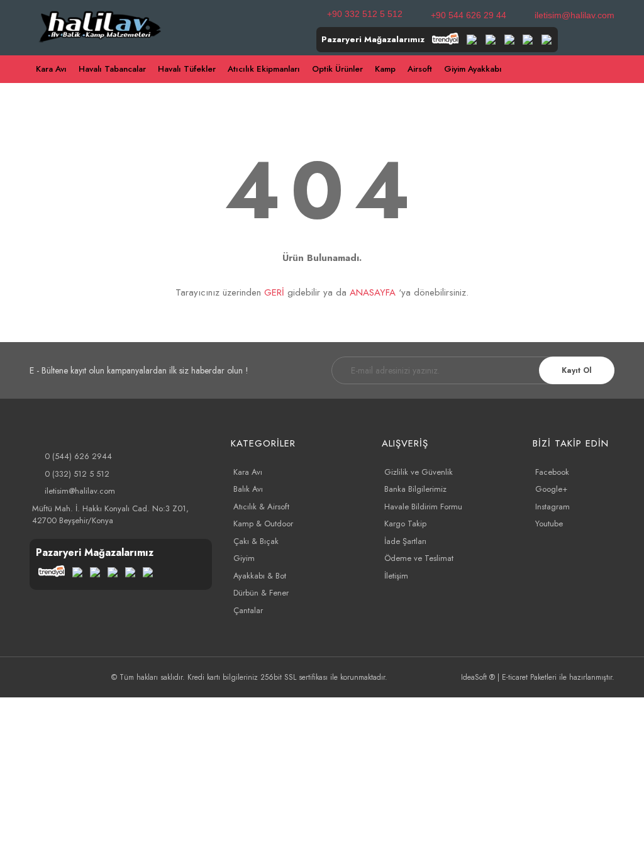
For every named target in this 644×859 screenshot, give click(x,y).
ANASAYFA (373, 292)
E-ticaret (515, 677)
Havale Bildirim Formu (423, 507)
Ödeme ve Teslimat (418, 558)
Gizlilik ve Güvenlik (418, 472)
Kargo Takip (405, 523)
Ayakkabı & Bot (259, 576)
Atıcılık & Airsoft (261, 507)
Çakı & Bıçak (256, 541)
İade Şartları (405, 541)
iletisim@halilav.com (574, 15)
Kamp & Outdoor (263, 523)
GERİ (274, 292)
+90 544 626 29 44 (468, 15)
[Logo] (100, 25)
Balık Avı (248, 489)
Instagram (552, 507)
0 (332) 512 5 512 (77, 474)
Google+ (551, 489)
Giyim (244, 558)
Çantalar (248, 610)
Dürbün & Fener (261, 593)
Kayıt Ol (577, 370)
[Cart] (608, 69)
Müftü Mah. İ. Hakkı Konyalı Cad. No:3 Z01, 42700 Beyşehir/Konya (110, 514)
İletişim (396, 576)
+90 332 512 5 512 (364, 14)
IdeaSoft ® (478, 677)
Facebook (552, 472)
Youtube (549, 523)
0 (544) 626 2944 (78, 456)
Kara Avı (247, 472)
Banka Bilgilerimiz (415, 489)
